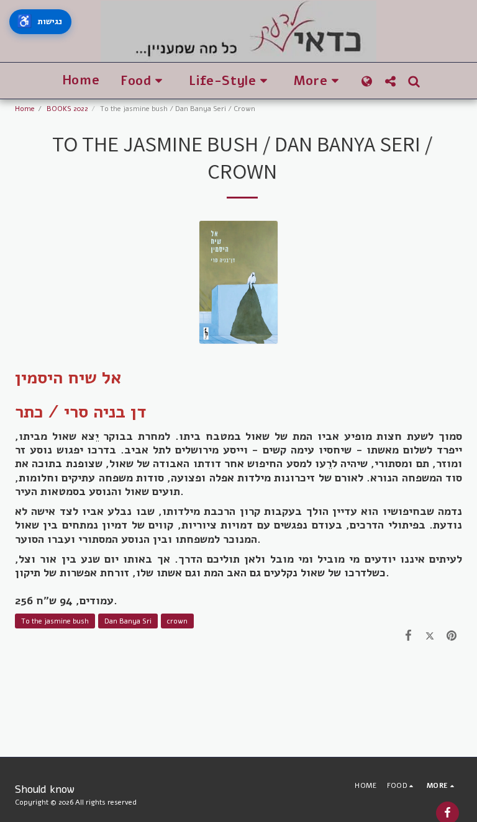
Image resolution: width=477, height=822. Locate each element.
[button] (144, 81)
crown (177, 621)
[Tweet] (430, 635)
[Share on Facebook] (408, 635)
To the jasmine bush (55, 621)
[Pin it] (451, 635)
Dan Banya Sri (128, 621)
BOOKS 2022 (67, 109)
